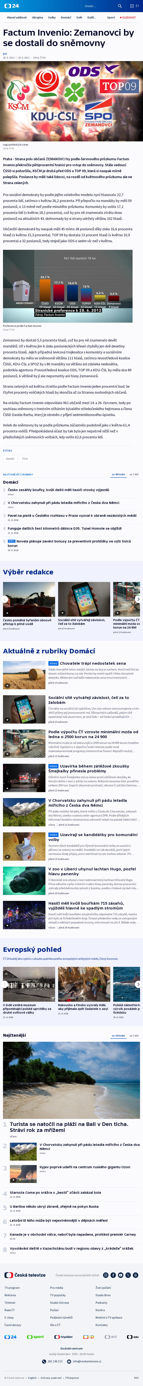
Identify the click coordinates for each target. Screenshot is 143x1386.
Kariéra (100, 1310)
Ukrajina (37, 17)
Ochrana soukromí (51, 1377)
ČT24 (25, 458)
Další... (92, 17)
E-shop (9, 1317)
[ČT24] (11, 6)
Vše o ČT (55, 1325)
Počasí (54, 1310)
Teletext (9, 1302)
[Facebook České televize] (113, 1275)
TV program (12, 1288)
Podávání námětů (61, 1317)
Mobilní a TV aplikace (109, 1317)
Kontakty (102, 1325)
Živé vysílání (103, 1288)
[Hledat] (120, 6)
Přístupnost (72, 1377)
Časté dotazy (12, 1325)
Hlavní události (17, 17)
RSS (136, 1377)
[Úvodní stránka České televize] (25, 1275)
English (32, 1377)
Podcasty (101, 1302)
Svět (79, 17)
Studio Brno (103, 1295)
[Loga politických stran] (71, 101)
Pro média (56, 1288)
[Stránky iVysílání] (63, 1336)
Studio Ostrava (59, 1302)
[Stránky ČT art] (111, 1336)
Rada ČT (9, 1310)
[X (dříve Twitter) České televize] (128, 1275)
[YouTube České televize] (121, 1275)
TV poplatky (58, 1295)
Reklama (10, 1295)
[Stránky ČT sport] (35, 1336)
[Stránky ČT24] (10, 1336)
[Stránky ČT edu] (133, 1336)
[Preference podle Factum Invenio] (68, 286)
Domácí (66, 17)
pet (5, 53)
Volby (52, 17)
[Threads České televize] (136, 1275)
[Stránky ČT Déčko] (88, 1336)
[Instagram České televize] (106, 1275)
